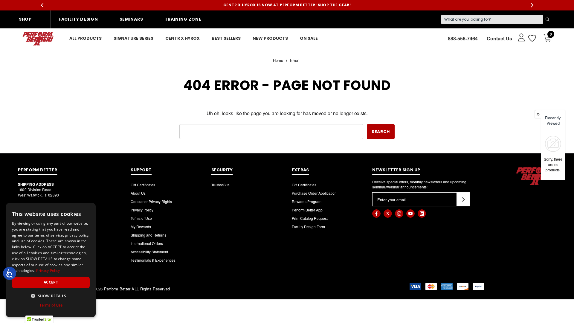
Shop (25, 19)
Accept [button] (51, 282)
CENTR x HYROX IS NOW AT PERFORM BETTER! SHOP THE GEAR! (287, 4)
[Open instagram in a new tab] (399, 213)
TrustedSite (220, 184)
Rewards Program (306, 201)
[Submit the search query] (547, 19)
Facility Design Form (308, 226)
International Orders (147, 243)
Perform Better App (307, 209)
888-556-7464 (463, 38)
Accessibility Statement (149, 251)
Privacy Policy (142, 209)
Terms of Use (141, 218)
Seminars (131, 19)
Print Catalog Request (310, 218)
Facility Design (78, 19)
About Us (138, 193)
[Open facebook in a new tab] (376, 213)
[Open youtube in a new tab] (410, 213)
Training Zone (183, 19)
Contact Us (499, 38)
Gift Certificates (143, 184)
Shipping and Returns (148, 234)
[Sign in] (518, 37)
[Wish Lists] (532, 38)
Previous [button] (42, 5)
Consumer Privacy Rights (151, 201)
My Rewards (141, 226)
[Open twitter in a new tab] (388, 213)
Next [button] (532, 5)
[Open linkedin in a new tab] (422, 213)
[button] (51, 295)
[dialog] (51, 260)
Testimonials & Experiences (153, 260)
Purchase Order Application (314, 193)
